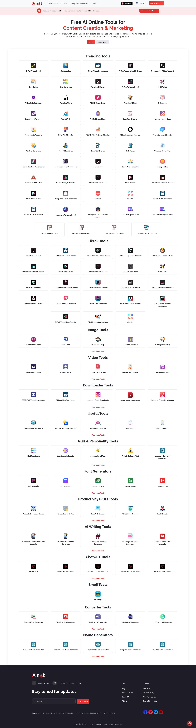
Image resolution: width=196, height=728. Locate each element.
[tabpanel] (98, 356)
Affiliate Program (149, 697)
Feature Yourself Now (148, 11)
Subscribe (83, 701)
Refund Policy (127, 693)
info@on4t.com (43, 683)
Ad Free (128, 3)
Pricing (124, 701)
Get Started (155, 3)
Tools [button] (94, 3)
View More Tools (98, 351)
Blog (123, 688)
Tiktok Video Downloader (58, 3)
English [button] (141, 3)
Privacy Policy (148, 693)
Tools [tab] (91, 42)
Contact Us (126, 697)
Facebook (145, 711)
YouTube (160, 711)
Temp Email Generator (80, 3)
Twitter (155, 711)
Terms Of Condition (150, 701)
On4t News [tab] (102, 42)
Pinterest (150, 711)
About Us (146, 688)
